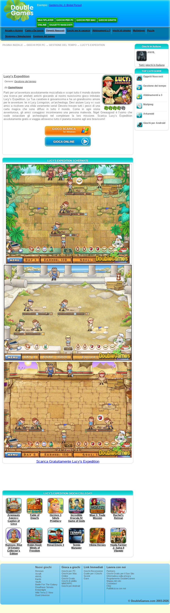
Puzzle (150, 30)
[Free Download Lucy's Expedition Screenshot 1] (68, 214)
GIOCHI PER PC (36, 45)
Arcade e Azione (14, 30)
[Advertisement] (67, 60)
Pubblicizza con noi (116, 588)
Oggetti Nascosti (60, 25)
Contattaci (112, 583)
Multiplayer (45, 20)
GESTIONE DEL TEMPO (62, 45)
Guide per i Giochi (93, 573)
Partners (111, 571)
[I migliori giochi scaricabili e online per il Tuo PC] (18, 11)
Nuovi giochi (43, 567)
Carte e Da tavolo (34, 30)
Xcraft (38, 573)
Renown (39, 571)
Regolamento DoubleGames (121, 578)
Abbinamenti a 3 (101, 30)
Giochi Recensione (93, 571)
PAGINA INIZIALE (12, 45)
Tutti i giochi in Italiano (152, 65)
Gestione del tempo (44, 36)
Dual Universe (42, 595)
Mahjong (148, 104)
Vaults (38, 582)
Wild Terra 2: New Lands (44, 593)
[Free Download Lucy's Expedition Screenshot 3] (68, 410)
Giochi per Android (154, 123)
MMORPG (67, 583)
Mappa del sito (114, 581)
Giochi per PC (65, 20)
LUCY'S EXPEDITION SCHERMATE (67, 160)
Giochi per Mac (86, 20)
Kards (38, 579)
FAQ (109, 586)
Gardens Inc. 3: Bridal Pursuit (65, 5)
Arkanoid (148, 113)
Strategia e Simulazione (18, 36)
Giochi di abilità (69, 581)
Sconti (87, 576)
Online (42, 25)
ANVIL (38, 576)
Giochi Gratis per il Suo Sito (120, 573)
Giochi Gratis (107, 20)
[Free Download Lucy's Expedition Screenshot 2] (68, 313)
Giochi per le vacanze (78, 30)
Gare (86, 578)
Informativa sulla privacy (119, 576)
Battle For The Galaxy (46, 584)
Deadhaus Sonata (44, 587)
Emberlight (40, 590)
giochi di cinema (122, 30)
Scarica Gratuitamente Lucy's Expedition (67, 461)
